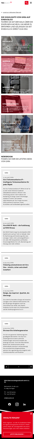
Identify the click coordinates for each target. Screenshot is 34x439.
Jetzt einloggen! (16, 434)
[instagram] (17, 405)
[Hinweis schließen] (31, 413)
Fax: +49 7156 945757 (9, 394)
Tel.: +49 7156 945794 (10, 392)
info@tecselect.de (9, 398)
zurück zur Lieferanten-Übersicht (12, 12)
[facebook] (9, 405)
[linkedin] (24, 405)
